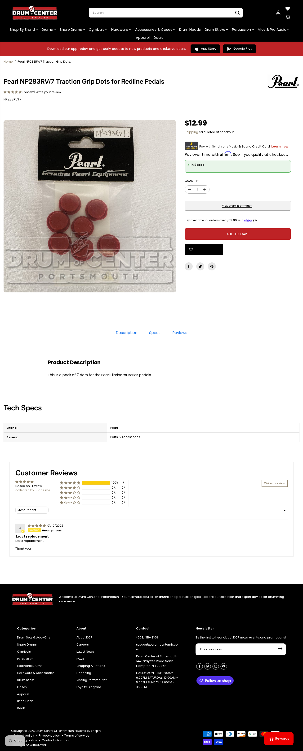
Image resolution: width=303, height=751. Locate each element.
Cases (22, 687)
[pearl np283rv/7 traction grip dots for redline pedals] (90, 206)
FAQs (80, 659)
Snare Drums (71, 29)
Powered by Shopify (88, 731)
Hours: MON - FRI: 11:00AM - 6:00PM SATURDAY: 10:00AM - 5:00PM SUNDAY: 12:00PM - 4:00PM (157, 680)
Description (126, 332)
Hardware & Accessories (35, 673)
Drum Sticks (215, 29)
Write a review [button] (274, 483)
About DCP (84, 637)
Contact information (57, 740)
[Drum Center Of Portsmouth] (34, 12)
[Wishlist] (287, 8)
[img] (37, 526)
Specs (154, 332)
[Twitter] (200, 266)
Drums (48, 29)
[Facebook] (189, 266)
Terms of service (76, 736)
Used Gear (25, 701)
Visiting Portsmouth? (91, 680)
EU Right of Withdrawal (30, 745)
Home (8, 62)
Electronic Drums (29, 666)
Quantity (192, 181)
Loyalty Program (88, 687)
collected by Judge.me (32, 490)
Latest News (85, 652)
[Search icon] (237, 12)
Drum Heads (190, 29)
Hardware (120, 29)
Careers (82, 644)
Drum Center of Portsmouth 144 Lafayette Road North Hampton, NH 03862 (156, 661)
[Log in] (278, 13)
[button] (13, 92)
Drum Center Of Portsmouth (55, 731)
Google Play (242, 48)
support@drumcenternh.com (157, 646)
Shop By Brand (23, 29)
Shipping (191, 132)
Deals (158, 37)
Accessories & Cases (154, 29)
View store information (237, 206)
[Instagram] (216, 666)
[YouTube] (224, 666)
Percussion (242, 29)
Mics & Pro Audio (272, 29)
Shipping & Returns (90, 666)
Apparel (143, 37)
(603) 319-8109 (147, 637)
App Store (208, 48)
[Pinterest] (212, 266)
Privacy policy (49, 736)
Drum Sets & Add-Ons (33, 637)
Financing (83, 673)
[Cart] (287, 17)
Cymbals (97, 29)
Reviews (179, 332)
